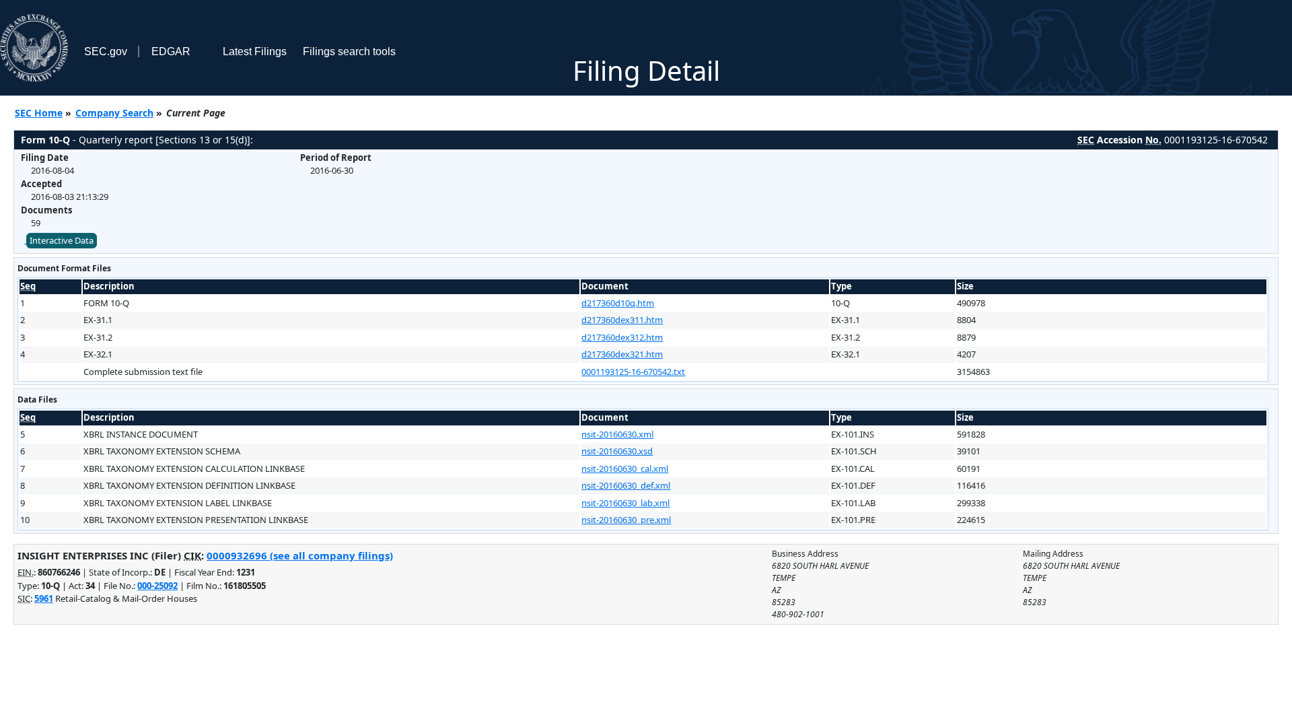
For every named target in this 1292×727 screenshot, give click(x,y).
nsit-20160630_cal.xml (624, 468)
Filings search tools (349, 51)
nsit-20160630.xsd (617, 451)
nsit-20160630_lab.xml (625, 503)
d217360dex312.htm (622, 337)
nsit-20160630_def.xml (625, 485)
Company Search (114, 112)
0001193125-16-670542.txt (633, 372)
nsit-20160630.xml (617, 434)
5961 (43, 598)
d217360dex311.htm (622, 320)
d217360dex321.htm (622, 354)
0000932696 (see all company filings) (300, 555)
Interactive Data (62, 240)
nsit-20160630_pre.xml (626, 520)
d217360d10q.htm (617, 303)
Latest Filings (255, 51)
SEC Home (39, 112)
